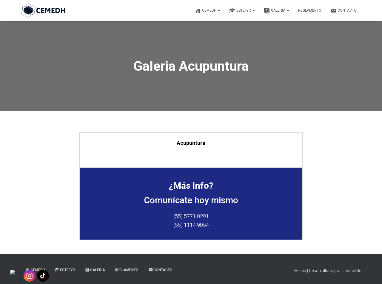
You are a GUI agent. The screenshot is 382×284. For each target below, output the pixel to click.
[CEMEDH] (43, 10)
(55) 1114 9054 (191, 225)
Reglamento (309, 10)
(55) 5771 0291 (191, 216)
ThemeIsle (351, 270)
